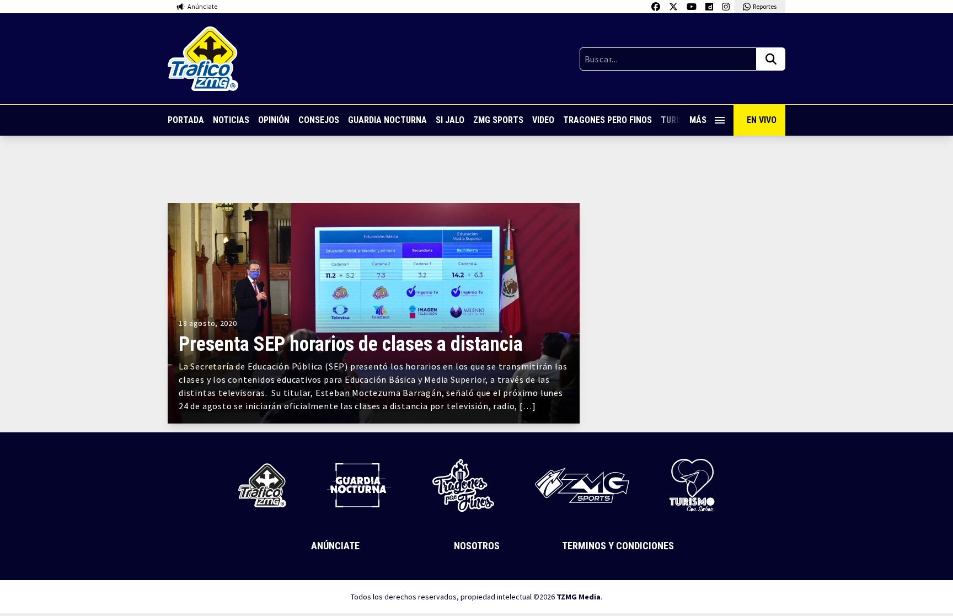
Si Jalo (450, 120)
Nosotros (477, 545)
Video (543, 120)
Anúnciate (335, 545)
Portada (186, 120)
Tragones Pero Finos (607, 120)
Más (697, 120)
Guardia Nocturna (387, 120)
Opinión (274, 120)
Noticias (231, 120)
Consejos (318, 120)
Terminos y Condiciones (618, 545)
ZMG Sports (498, 120)
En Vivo (762, 120)
